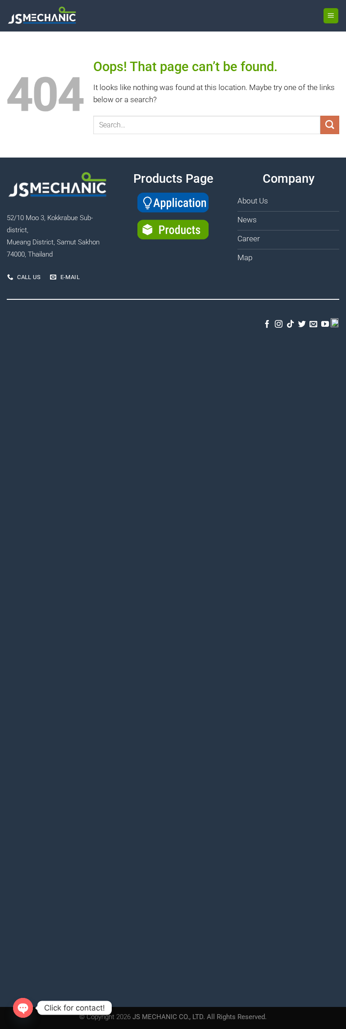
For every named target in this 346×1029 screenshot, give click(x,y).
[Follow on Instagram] (278, 324)
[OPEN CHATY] (23, 1008)
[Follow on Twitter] (301, 324)
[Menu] (331, 15)
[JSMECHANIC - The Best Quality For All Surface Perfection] (52, 16)
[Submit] (329, 125)
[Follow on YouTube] (325, 324)
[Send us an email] (313, 324)
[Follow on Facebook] (267, 324)
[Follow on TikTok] (290, 324)
